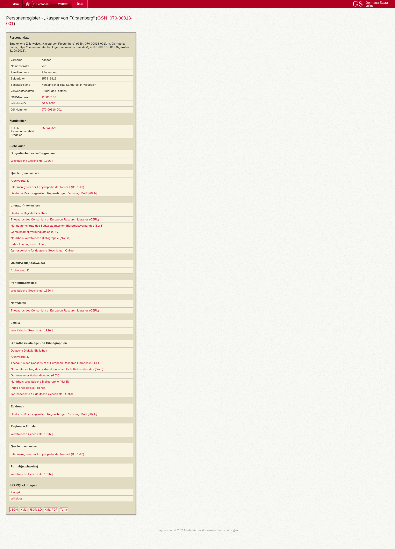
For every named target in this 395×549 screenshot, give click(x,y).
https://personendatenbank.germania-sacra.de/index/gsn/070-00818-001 (66, 47)
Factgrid (16, 492)
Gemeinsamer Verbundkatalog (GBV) (35, 231)
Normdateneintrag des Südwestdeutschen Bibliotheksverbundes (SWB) (57, 225)
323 (53, 127)
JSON (14, 509)
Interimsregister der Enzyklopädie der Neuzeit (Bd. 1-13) (47, 187)
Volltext (62, 4)
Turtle (64, 509)
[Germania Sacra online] (27, 4)
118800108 (49, 97)
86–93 (46, 127)
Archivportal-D (20, 180)
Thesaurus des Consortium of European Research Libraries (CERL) (55, 219)
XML (24, 509)
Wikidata (16, 498)
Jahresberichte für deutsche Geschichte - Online (42, 250)
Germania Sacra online (377, 4)
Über (80, 4)
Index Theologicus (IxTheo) (28, 244)
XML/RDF (51, 509)
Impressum (164, 530)
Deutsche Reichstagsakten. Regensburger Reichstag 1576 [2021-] (54, 193)
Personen (42, 4)
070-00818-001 (52, 109)
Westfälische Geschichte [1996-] (32, 160)
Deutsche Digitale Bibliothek (29, 213)
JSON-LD (35, 509)
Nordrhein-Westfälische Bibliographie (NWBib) (41, 238)
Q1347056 (48, 103)
